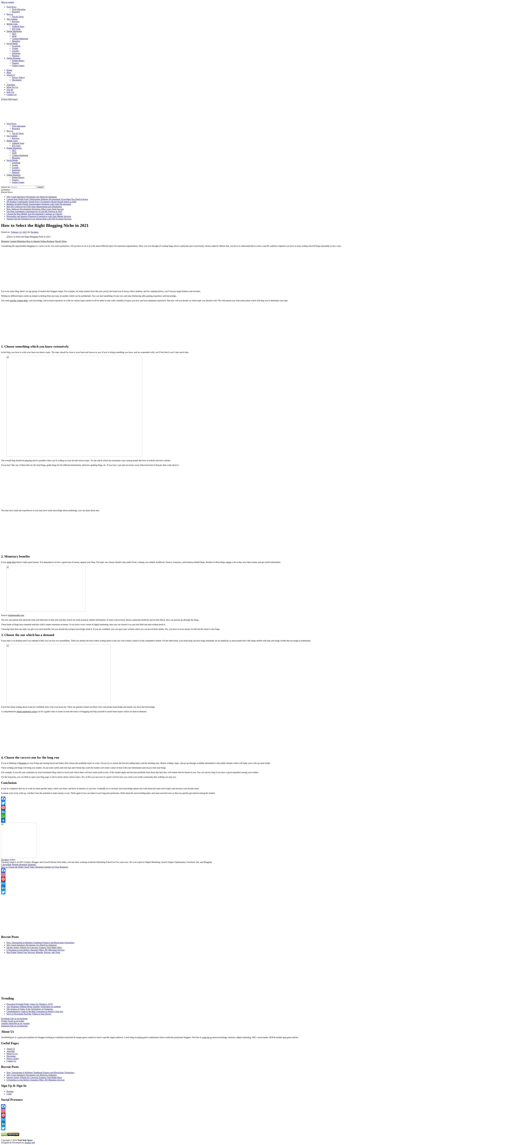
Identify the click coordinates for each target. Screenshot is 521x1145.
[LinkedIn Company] (260, 888)
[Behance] (260, 883)
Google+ (16, 51)
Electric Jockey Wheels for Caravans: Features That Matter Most (34, 947)
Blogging (16, 41)
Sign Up (10, 92)
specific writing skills (19, 300)
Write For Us (12, 87)
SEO (14, 34)
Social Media (12, 43)
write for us (207, 1037)
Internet (36, 241)
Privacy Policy (18, 77)
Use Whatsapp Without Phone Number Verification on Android (34, 1006)
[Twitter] (260, 803)
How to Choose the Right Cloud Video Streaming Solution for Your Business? (34, 867)
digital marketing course (27, 711)
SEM (14, 36)
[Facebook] (260, 799)
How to (10, 14)
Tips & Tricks (18, 16)
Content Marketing (20, 38)
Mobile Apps (12, 24)
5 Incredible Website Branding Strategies (18, 864)
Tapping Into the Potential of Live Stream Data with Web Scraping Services (39, 219)
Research (16, 12)
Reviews (15, 21)
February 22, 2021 (19, 232)
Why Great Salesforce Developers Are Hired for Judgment (32, 197)
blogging (23, 763)
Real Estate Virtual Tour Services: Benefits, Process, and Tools (33, 952)
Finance (15, 63)
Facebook (16, 46)
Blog (9, 72)
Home (9, 70)
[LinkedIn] (260, 812)
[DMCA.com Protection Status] (10, 1135)
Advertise (11, 85)
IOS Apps (16, 29)
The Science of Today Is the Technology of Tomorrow (30, 1009)
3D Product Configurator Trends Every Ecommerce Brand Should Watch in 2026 (41, 202)
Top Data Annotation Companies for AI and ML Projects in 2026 (34, 211)
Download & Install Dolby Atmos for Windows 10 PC (30, 1004)
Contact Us (11, 94)
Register (10, 1091)
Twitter (15, 48)
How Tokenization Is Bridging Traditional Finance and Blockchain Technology (40, 942)
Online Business (13, 58)
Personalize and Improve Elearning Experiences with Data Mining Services (39, 216)
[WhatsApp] (260, 816)
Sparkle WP (30, 1142)
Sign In (10, 90)
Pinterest (15, 56)
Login (9, 1094)
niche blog (11, 562)
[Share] (260, 820)
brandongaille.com (16, 615)
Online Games (18, 65)
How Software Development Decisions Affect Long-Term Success (35, 209)
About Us (11, 75)
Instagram (16, 53)
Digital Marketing (14, 31)
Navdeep (34, 232)
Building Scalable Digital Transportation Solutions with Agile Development (39, 204)
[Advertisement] (82, 110)
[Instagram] (260, 875)
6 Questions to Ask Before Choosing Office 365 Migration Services (35, 950)
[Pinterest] (260, 807)
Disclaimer (16, 80)
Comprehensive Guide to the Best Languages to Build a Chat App (35, 1011)
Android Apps (18, 26)
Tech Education (18, 9)
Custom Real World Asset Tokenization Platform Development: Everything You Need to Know (47, 199)
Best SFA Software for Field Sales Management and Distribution (34, 206)
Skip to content (7, 2)
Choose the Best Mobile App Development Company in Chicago (34, 214)
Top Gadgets (12, 19)
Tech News (11, 7)
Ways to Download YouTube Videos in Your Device (29, 1014)
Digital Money (18, 60)
